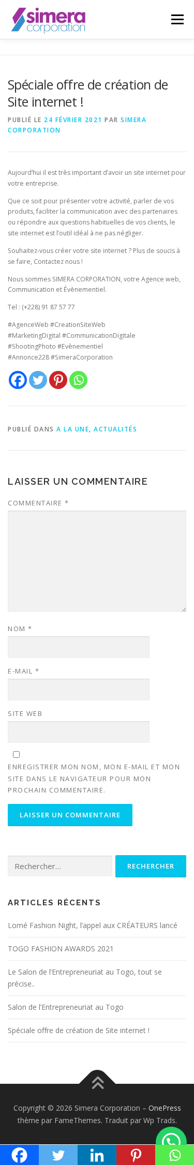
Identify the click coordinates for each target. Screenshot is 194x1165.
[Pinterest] (58, 380)
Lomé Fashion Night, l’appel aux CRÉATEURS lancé (92, 925)
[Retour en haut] (97, 1083)
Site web (25, 713)
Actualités (115, 429)
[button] (171, 1142)
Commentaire (38, 502)
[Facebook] (18, 380)
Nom (20, 628)
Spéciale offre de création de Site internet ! (79, 1030)
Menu (176, 19)
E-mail (23, 671)
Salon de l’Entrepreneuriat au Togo (66, 1007)
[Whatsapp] (78, 380)
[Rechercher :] (60, 866)
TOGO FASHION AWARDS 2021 (61, 948)
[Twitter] (38, 380)
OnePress (164, 1108)
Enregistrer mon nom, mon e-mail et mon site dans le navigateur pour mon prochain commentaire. (94, 778)
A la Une (72, 429)
